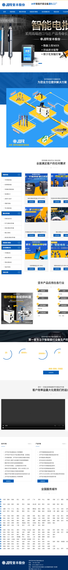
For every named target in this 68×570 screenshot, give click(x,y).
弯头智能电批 (8, 208)
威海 (43, 532)
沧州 (8, 523)
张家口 (49, 523)
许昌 (8, 530)
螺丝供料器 (22, 12)
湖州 (54, 534)
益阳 (48, 520)
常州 (23, 504)
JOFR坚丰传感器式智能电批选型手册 (48, 455)
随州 (43, 511)
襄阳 (58, 511)
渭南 (23, 544)
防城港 (63, 541)
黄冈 (23, 511)
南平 (8, 525)
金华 (12, 534)
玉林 (28, 541)
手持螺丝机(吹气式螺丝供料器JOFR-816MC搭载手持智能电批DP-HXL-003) (44, 232)
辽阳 (23, 516)
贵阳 (4, 539)
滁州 (18, 518)
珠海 (12, 499)
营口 (62, 516)
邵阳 (28, 520)
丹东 (4, 516)
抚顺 (43, 516)
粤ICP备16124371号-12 (35, 569)
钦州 (12, 541)
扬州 (58, 504)
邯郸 (43, 523)
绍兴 (34, 534)
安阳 (58, 530)
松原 (28, 548)
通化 (34, 548)
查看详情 (41, 201)
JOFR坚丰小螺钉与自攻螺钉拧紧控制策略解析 (17, 460)
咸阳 (34, 544)
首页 (4, 12)
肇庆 (48, 499)
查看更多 (8, 481)
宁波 (8, 534)
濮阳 (39, 530)
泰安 (34, 532)
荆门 (8, 511)
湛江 (23, 499)
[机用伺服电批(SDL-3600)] (36, 252)
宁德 (18, 525)
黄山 (23, 518)
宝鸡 (4, 544)
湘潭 (34, 520)
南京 (12, 504)
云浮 (28, 499)
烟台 (48, 532)
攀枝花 (34, 509)
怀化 (8, 520)
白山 (18, 548)
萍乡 (23, 537)
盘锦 (28, 516)
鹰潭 (43, 537)
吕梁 (18, 546)
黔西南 (29, 539)
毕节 (34, 539)
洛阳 (4, 530)
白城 (4, 548)
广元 (12, 509)
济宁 (62, 532)
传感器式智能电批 (9, 189)
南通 (28, 504)
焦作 (54, 530)
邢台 (28, 523)
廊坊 (18, 523)
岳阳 (58, 520)
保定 (4, 523)
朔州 (34, 546)
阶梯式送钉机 (8, 218)
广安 (8, 509)
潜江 (28, 511)
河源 (54, 499)
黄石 (18, 511)
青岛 (4, 532)
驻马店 (29, 530)
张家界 (44, 520)
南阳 (34, 530)
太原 (39, 546)
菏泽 (8, 532)
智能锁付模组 (34, 12)
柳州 (8, 541)
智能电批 (12, 12)
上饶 (34, 537)
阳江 (18, 499)
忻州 (28, 546)
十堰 (54, 511)
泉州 (23, 525)
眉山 (18, 509)
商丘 (12, 530)
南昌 (4, 537)
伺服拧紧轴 (7, 203)
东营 (54, 532)
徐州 (39, 504)
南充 (39, 509)
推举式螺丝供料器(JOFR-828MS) (36, 198)
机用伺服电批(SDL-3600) (36, 265)
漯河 (18, 530)
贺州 (39, 541)
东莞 (4, 499)
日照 (23, 532)
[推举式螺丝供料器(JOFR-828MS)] (36, 184)
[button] (40, 63)
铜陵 (54, 518)
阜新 (34, 516)
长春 (8, 548)
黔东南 (24, 539)
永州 (62, 520)
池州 (12, 518)
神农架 (49, 511)
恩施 (39, 511)
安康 (8, 544)
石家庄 (34, 523)
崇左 (48, 541)
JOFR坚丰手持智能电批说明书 (47, 465)
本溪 (8, 516)
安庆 (8, 518)
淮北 (4, 518)
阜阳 (62, 518)
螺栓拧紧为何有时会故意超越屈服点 (14, 463)
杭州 (4, 534)
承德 (12, 523)
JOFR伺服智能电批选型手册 (46, 452)
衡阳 (54, 520)
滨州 (12, 532)
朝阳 (18, 516)
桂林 (54, 541)
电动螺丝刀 (7, 194)
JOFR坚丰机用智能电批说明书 (47, 468)
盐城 (54, 504)
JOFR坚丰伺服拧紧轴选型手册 (47, 471)
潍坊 (18, 532)
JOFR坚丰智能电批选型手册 (46, 463)
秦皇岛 (24, 523)
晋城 (4, 546)
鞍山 (39, 516)
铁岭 (54, 516)
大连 (58, 516)
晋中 (8, 546)
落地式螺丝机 (8, 262)
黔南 (18, 539)
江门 (58, 499)
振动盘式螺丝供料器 (10, 237)
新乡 (43, 530)
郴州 (18, 520)
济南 (58, 532)
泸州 (54, 509)
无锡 (8, 504)
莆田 (4, 525)
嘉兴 (18, 534)
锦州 (12, 516)
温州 (39, 534)
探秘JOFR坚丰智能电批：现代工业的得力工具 (17, 468)
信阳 (48, 530)
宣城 (43, 518)
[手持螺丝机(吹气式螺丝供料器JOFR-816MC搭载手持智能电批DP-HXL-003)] (36, 218)
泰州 (48, 504)
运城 (48, 546)
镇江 (62, 504)
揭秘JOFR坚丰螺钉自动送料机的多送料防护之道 (17, 474)
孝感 (34, 511)
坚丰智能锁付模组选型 (45, 457)
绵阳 (28, 509)
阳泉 (43, 546)
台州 (43, 534)
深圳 (39, 499)
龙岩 (12, 525)
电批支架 (56, 12)
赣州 (48, 537)
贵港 (58, 541)
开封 (62, 530)
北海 (23, 541)
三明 (28, 525)
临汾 (23, 546)
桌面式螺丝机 (8, 257)
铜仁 (39, 539)
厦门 (34, 525)
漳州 (39, 525)
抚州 (54, 537)
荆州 (12, 511)
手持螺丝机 (7, 253)
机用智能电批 (8, 184)
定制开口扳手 (8, 198)
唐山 (39, 523)
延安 (39, 544)
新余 (28, 537)
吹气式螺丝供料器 (9, 223)
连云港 (34, 504)
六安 (39, 518)
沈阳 (48, 516)
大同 (54, 546)
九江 (8, 537)
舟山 (48, 534)
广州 (34, 499)
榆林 (48, 544)
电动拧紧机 (7, 267)
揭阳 (62, 499)
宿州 (48, 518)
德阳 (43, 509)
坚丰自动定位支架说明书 (45, 460)
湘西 (39, 520)
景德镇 (18, 537)
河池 (34, 541)
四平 (23, 548)
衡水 (54, 523)
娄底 (23, 520)
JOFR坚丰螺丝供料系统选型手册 (47, 476)
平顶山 (24, 530)
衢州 (23, 534)
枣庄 (39, 532)
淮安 (18, 504)
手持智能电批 (8, 180)
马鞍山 (34, 518)
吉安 (12, 537)
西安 (28, 544)
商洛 (12, 544)
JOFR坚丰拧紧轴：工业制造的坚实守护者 (15, 465)
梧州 (18, 541)
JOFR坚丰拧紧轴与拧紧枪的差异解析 (14, 471)
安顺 (8, 539)
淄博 (28, 532)
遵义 (43, 539)
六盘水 (13, 539)
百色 (43, 541)
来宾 (4, 541)
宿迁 (43, 504)
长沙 (4, 520)
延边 (39, 548)
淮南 (28, 518)
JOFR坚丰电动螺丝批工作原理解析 (14, 452)
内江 (58, 509)
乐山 (48, 509)
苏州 (4, 504)
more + (30, 444)
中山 (43, 499)
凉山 (23, 509)
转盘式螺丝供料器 (9, 228)
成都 (4, 509)
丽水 (28, 534)
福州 (43, 525)
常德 (12, 520)
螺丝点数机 (7, 232)
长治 (12, 546)
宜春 (39, 537)
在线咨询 (51, 372)
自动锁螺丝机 (46, 12)
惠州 (8, 499)
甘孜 (62, 509)
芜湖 (58, 518)
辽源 (12, 548)
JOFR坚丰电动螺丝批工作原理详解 (14, 476)
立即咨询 (31, 201)
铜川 (18, 544)
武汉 (4, 511)
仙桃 (62, 511)
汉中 (43, 544)
